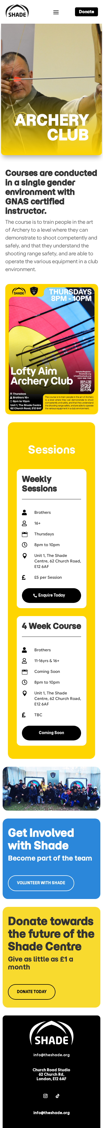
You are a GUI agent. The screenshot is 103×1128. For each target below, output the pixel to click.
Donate (86, 11)
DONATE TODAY (31, 991)
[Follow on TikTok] (57, 1096)
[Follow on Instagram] (45, 1096)
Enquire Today (51, 595)
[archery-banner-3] (52, 809)
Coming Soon (51, 732)
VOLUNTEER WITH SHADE (41, 883)
